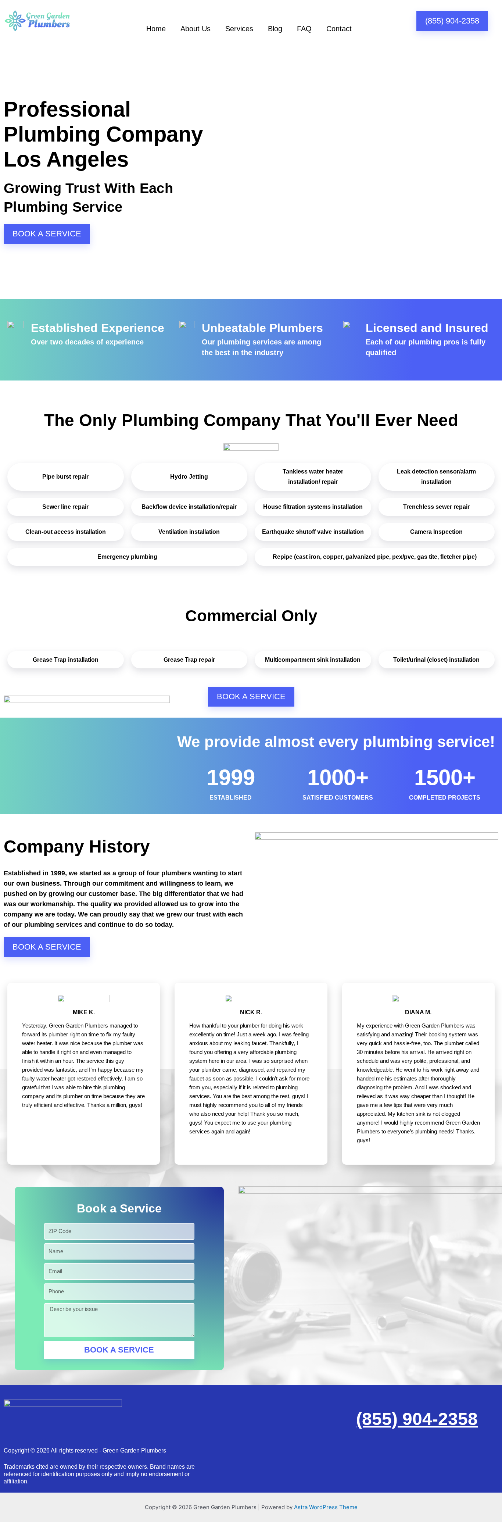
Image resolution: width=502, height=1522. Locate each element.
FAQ (304, 29)
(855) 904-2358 (417, 1419)
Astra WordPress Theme (326, 1507)
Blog (275, 29)
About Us (195, 29)
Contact (339, 29)
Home (156, 29)
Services (239, 29)
